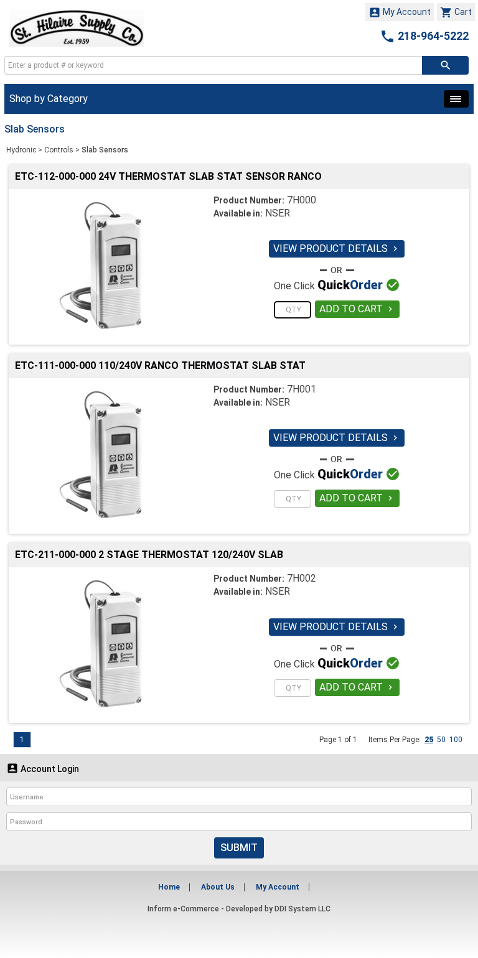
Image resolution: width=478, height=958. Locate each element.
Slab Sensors (105, 150)
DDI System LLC (302, 909)
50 (441, 739)
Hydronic (21, 150)
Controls (58, 150)
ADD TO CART (357, 309)
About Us (218, 887)
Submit (239, 847)
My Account (399, 12)
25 (428, 739)
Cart (456, 12)
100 (455, 739)
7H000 (301, 200)
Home (169, 887)
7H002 (301, 578)
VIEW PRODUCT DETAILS (336, 248)
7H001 (301, 389)
